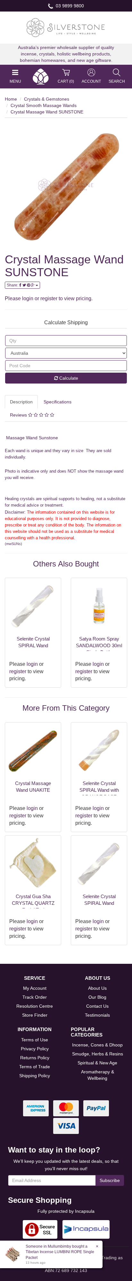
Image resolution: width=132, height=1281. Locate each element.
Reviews (19, 414)
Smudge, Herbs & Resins (97, 1053)
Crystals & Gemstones (46, 99)
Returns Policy (34, 1057)
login (27, 298)
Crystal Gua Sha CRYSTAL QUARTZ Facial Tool (33, 903)
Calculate (68, 378)
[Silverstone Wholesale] (66, 27)
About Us (97, 988)
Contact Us (97, 1006)
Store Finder (34, 1015)
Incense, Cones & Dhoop (97, 1044)
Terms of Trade (34, 1066)
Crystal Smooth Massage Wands (44, 105)
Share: (13, 285)
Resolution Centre (34, 1006)
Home (11, 99)
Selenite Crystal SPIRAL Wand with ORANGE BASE (99, 790)
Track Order (34, 997)
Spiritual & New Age (97, 1062)
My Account (34, 988)
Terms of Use (34, 1039)
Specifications (57, 401)
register (48, 298)
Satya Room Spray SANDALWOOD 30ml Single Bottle (99, 645)
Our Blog (97, 997)
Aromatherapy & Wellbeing (97, 1075)
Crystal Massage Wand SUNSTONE (47, 111)
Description (21, 401)
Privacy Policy (35, 1048)
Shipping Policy (34, 1075)
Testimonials (97, 1015)
